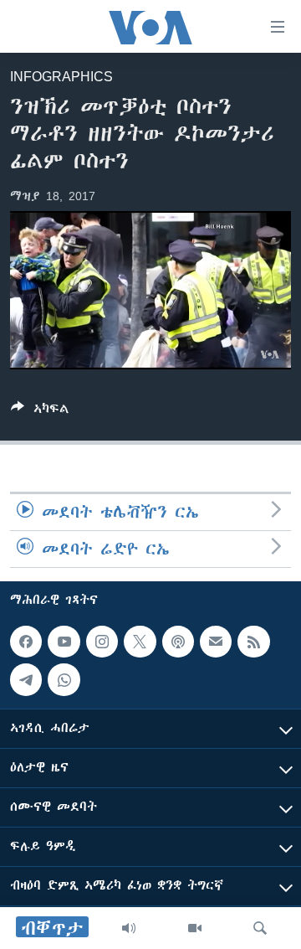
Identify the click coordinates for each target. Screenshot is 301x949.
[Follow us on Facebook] (26, 642)
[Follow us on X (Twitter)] (140, 642)
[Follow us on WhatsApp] (63, 680)
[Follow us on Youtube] (63, 642)
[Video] (195, 928)
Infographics (61, 76)
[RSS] (253, 642)
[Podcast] (178, 642)
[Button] (40, 411)
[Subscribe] (216, 642)
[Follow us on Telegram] (26, 680)
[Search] (260, 928)
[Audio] (129, 928)
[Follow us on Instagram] (102, 642)
